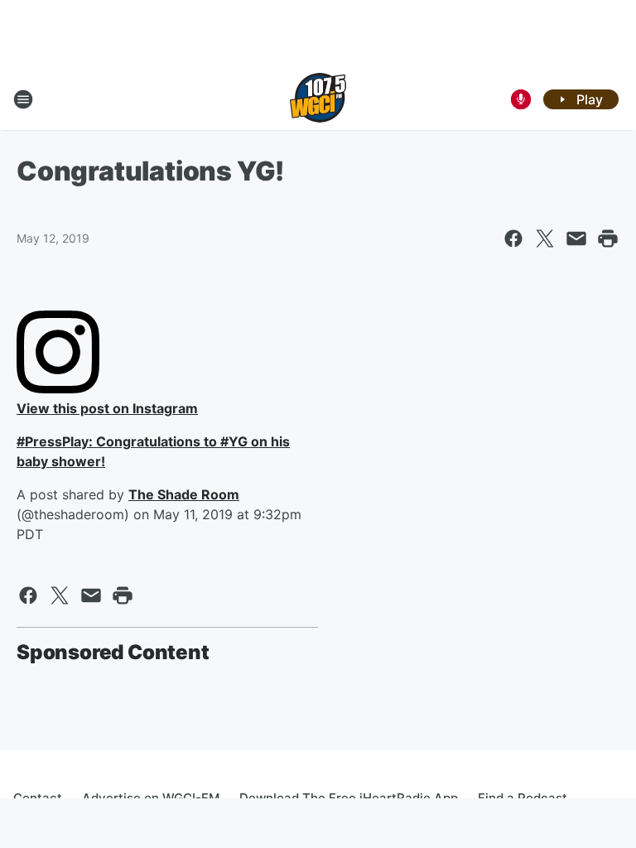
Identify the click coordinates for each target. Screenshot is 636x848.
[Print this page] (607, 238)
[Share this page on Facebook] (513, 238)
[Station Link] (318, 99)
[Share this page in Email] (576, 238)
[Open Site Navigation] (23, 99)
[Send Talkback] (521, 99)
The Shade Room (183, 494)
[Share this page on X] (544, 238)
